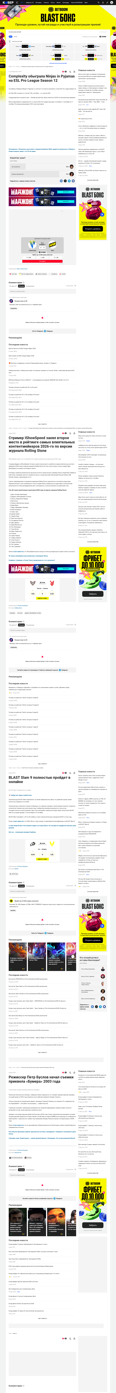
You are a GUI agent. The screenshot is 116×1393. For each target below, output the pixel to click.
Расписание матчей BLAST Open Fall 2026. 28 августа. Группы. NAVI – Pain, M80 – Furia (92, 101)
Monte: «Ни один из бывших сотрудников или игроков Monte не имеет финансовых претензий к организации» (91, 76)
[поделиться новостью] (74, 71)
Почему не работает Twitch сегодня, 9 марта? (23, 722)
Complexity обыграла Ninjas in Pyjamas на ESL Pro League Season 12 (37, 66)
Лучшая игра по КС (20, 310)
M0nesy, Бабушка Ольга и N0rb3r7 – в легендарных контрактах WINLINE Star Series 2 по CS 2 (39, 389)
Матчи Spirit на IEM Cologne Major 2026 (21, 365)
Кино (14, 1066)
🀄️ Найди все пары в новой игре (20, 805)
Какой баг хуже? (17, 158)
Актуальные (30, 296)
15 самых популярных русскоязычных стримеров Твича (28, 565)
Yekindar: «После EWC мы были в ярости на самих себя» (92, 171)
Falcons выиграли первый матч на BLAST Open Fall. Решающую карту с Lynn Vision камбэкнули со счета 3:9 (91, 151)
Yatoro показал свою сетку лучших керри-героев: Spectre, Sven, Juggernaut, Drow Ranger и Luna (92, 787)
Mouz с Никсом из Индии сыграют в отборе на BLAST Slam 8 (92, 833)
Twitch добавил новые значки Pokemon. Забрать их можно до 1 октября (91, 487)
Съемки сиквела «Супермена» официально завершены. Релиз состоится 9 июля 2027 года (92, 1162)
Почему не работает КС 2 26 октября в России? (24, 419)
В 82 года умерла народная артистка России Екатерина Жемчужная (31, 1283)
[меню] (17, 2)
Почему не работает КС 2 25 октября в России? (24, 426)
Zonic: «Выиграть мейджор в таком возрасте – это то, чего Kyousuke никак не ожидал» (92, 127)
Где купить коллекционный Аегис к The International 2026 (91, 880)
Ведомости (18, 1151)
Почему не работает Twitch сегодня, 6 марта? (23, 744)
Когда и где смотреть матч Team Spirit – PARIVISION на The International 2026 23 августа (37, 1010)
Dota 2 (14, 777)
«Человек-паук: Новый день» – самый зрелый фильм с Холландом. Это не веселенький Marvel (42, 1137)
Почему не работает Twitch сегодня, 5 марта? (23, 751)
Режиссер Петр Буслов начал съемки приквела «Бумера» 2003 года (37, 1066)
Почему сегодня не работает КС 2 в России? (23, 397)
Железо (14, 1339)
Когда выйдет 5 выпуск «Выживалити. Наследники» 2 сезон (28, 1261)
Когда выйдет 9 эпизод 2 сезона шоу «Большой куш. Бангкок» (90, 1116)
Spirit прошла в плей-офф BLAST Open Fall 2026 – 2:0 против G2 (91, 110)
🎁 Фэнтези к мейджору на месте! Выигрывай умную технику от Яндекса (32, 373)
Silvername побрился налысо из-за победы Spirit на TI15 (92, 823)
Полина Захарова (22, 615)
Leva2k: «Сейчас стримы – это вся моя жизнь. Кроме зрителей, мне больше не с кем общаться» (91, 476)
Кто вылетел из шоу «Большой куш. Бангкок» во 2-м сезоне (89, 1151)
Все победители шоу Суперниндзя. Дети (22, 1306)
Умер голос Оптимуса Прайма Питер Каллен (90, 1106)
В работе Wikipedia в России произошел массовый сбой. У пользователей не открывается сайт (91, 1375)
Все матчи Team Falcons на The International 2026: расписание (29, 1040)
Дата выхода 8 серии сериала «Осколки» (91, 1143)
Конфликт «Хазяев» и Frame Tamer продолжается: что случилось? (32, 570)
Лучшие (21, 296)
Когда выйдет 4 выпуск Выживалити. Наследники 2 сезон (90, 1097)
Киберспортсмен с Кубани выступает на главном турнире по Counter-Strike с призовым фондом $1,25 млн (41, 381)
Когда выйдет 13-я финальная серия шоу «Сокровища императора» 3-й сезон (34, 1290)
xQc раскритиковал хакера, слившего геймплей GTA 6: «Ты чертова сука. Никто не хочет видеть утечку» (92, 542)
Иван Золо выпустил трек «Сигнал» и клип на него (92, 446)
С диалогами (69, 295)
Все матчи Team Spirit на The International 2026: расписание (28, 996)
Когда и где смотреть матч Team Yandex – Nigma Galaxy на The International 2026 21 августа (38, 1047)
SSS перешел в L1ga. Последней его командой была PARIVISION (89, 842)
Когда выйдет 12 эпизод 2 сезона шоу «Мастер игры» (90, 1135)
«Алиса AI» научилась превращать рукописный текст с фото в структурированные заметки (89, 1363)
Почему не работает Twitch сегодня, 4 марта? (23, 758)
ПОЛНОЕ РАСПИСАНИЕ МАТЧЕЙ (58, 63)
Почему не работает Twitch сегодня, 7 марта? (23, 736)
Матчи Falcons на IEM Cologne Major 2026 (22, 358)
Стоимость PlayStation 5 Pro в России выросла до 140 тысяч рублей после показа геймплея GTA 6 (46, 1339)
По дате (12, 296)
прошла (58, 1382)
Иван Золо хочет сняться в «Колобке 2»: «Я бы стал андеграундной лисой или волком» (92, 508)
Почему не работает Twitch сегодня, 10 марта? (24, 714)
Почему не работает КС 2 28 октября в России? (24, 404)
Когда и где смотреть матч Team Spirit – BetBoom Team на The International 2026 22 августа (38, 1032)
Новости (18, 66)
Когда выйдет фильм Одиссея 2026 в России (23, 1299)
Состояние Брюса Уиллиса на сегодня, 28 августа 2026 (91, 1086)
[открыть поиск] (98, 2)
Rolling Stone (18, 617)
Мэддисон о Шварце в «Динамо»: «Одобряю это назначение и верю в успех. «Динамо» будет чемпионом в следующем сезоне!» (39, 698)
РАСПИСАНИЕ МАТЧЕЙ (15, 32)
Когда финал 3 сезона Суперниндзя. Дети (22, 1313)
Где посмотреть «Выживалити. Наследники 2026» (25, 1276)
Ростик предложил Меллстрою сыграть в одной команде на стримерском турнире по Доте (92, 799)
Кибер (10, 66)
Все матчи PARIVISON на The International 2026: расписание (28, 988)
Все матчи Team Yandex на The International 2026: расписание (28, 1003)
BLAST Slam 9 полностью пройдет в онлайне (32, 777)
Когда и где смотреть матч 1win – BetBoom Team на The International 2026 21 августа (36, 1054)
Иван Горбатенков (22, 278)
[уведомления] (103, 2)
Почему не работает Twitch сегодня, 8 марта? (23, 729)
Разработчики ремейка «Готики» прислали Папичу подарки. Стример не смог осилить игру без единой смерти (92, 497)
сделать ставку (42, 608)
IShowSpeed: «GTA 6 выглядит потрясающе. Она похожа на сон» (92, 465)
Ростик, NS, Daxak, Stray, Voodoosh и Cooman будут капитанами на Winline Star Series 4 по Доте (91, 891)
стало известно (18, 561)
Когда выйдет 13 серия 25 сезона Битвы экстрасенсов (26, 1328)
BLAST (16, 878)
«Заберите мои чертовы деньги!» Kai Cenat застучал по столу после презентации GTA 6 (92, 456)
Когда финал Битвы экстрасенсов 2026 (21, 1320)
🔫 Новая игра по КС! (85, 119)
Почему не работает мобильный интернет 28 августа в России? (91, 1386)
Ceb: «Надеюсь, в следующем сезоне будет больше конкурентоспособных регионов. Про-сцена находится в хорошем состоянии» (92, 854)
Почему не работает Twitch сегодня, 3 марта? (23, 766)
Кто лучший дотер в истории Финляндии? (90, 968)
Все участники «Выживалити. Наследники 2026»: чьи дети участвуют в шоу (33, 1269)
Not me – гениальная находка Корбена (22, 842)
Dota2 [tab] (15, 36)
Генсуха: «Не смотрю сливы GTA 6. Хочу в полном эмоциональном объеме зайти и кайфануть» (91, 518)
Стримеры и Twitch (17, 437)
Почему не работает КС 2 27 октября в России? (24, 411)
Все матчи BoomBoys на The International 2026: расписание (28, 1025)
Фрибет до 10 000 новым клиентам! (26, 910)
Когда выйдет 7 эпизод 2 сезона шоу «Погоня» (90, 1125)
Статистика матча (25, 50)
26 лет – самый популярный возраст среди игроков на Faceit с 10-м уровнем (92, 162)
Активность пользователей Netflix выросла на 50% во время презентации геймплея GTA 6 (92, 1076)
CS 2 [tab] (10, 36)
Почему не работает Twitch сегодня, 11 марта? (23, 707)
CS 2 (14, 66)
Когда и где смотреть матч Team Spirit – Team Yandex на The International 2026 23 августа (37, 1018)
